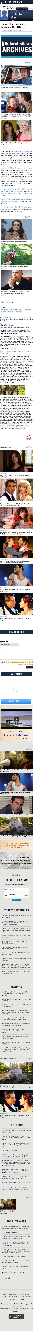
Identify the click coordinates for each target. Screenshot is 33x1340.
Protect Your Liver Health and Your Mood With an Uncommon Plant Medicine (16, 1261)
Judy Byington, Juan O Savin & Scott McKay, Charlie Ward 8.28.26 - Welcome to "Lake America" (15, 993)
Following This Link (19, 428)
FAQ (21, 1294)
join (9, 324)
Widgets (22, 1299)
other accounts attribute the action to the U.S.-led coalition (16, 193)
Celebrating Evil (6, 1278)
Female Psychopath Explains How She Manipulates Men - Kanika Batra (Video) (14, 1018)
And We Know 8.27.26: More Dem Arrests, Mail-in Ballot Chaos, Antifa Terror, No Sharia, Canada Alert (16, 930)
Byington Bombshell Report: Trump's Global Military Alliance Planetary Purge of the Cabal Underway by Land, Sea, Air (15, 1171)
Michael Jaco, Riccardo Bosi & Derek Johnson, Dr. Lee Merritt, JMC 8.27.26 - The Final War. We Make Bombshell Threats (16, 923)
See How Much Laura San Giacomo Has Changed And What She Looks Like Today (16, 533)
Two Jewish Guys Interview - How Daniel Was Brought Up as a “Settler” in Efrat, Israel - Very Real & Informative (15, 1244)
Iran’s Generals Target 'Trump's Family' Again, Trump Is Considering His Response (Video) (15, 1188)
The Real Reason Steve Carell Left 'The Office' (15, 815)
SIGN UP (8, 885)
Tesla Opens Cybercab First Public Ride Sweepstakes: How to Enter (14, 1273)
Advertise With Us (13, 1294)
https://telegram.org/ (23, 860)
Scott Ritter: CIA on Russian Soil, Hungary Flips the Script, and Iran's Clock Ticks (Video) (16, 1155)
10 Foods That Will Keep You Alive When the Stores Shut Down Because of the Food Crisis (15, 1227)
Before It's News (13, 2)
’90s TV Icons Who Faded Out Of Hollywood (15, 266)
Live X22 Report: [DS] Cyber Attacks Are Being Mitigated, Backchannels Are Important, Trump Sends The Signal (16, 1049)
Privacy (4, 1296)
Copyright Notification (25, 1296)
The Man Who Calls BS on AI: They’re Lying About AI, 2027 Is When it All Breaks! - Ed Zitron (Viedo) (16, 1031)
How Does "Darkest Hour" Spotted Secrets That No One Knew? (16, 770)
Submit (16, 900)
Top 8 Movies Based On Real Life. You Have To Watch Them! (15, 793)
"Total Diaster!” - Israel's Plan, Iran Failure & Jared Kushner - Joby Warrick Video (15, 1177)
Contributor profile (15, 12)
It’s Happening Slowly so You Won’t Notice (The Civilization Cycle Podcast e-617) (16, 1237)
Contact (27, 1294)
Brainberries (4, 243)
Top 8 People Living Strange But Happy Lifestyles (16, 836)
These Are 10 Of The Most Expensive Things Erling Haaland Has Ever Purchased (15, 292)
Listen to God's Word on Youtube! (16, 735)
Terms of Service (12, 1296)
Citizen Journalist (11, 331)
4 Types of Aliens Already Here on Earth (14, 1256)
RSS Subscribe (13, 1299)
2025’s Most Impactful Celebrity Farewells (14, 241)
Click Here (15, 330)
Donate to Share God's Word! (16, 739)
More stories (24, 12)
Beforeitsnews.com (14, 7)
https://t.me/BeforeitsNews (22, 863)
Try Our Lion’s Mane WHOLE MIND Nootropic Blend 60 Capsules (15, 424)
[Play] (16, 719)
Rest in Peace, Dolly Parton (10, 1232)
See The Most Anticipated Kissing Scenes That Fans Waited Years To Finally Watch (15, 561)
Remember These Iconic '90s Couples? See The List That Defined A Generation (15, 504)
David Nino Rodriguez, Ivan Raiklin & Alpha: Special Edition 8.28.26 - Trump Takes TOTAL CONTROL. (15, 1012)
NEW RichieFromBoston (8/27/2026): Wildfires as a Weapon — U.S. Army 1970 (16, 1024)
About (4, 1294)
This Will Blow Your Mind (9, 1150)
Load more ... (16, 701)
